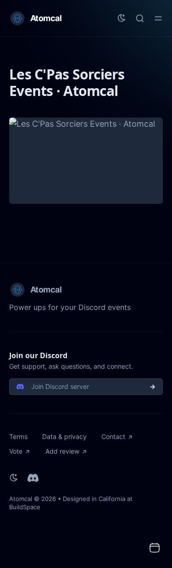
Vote (15, 451)
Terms (18, 436)
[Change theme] (121, 18)
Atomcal (20, 498)
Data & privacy (64, 436)
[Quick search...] (140, 18)
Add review (62, 451)
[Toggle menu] (158, 18)
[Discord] (33, 478)
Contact (113, 436)
